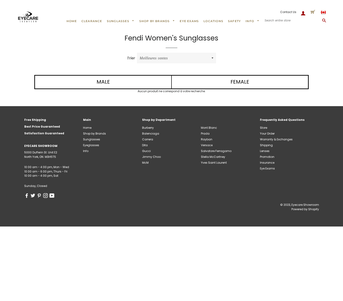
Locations (213, 21)
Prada (205, 133)
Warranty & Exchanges (276, 139)
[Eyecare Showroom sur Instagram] (46, 196)
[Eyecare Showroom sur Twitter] (34, 196)
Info (250, 21)
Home (71, 21)
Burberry (148, 128)
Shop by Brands (94, 133)
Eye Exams (189, 21)
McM (145, 163)
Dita (145, 145)
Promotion (267, 157)
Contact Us (288, 12)
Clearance (91, 21)
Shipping (266, 145)
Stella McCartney (213, 157)
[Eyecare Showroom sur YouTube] (52, 196)
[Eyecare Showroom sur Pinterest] (40, 196)
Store (263, 128)
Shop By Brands (155, 21)
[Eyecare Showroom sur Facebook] (27, 196)
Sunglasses (118, 21)
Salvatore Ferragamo (216, 151)
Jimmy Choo (151, 157)
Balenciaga (150, 133)
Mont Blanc (209, 128)
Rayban (206, 139)
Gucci (146, 151)
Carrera (147, 139)
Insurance (267, 163)
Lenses (265, 151)
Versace (207, 145)
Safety (234, 21)
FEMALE (240, 81)
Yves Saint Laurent (214, 163)
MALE (103, 81)
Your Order (267, 133)
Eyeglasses (91, 145)
